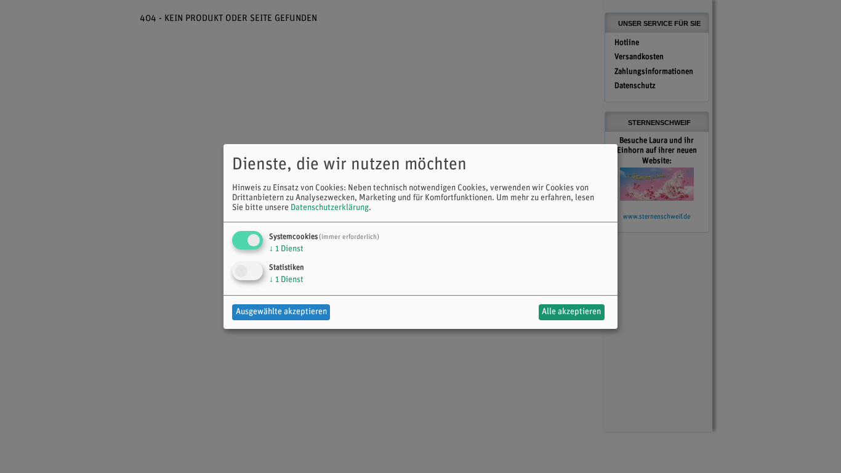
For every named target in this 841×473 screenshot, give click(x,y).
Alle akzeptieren (571, 312)
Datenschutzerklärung (330, 207)
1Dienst (286, 249)
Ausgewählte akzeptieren (281, 312)
